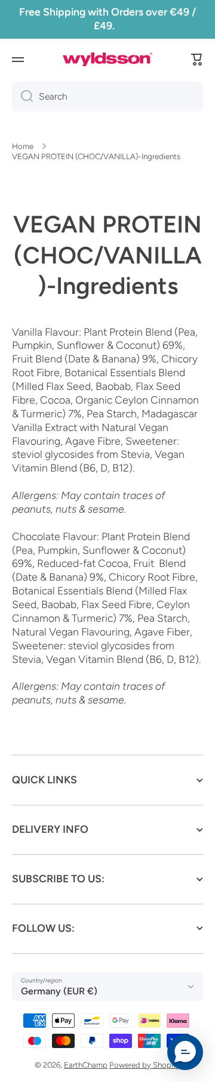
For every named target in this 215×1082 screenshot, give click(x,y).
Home (22, 146)
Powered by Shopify (144, 1064)
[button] (197, 60)
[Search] (22, 96)
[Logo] (107, 59)
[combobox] (107, 96)
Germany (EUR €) (59, 991)
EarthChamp (86, 1064)
